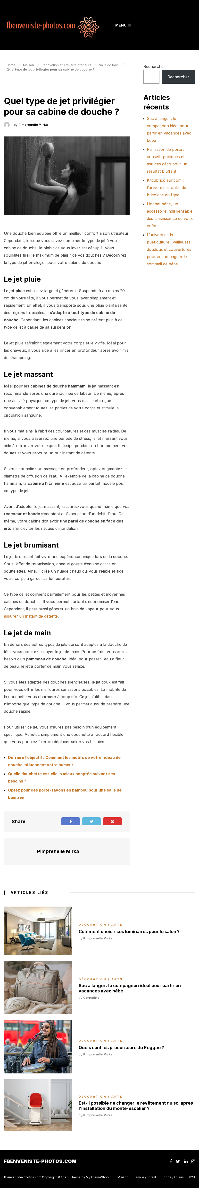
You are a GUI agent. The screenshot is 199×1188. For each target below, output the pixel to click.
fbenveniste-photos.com (40, 1161)
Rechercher (154, 66)
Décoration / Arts (30, 86)
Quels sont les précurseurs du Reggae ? (121, 1047)
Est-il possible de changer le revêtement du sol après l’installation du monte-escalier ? (136, 1105)
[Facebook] (171, 1161)
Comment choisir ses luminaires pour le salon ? (129, 931)
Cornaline (91, 997)
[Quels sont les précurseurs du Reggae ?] (38, 1046)
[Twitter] (178, 1161)
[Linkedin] (186, 1161)
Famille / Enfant (145, 1177)
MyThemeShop (97, 1177)
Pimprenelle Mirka (33, 124)
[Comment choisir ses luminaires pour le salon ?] (38, 931)
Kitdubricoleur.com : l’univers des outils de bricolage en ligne (166, 187)
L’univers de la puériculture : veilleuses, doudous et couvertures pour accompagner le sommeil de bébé (169, 249)
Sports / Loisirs (173, 1177)
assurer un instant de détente (31, 616)
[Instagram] (193, 1161)
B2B (192, 1177)
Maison (122, 1177)
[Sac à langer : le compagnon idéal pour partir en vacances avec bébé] (38, 987)
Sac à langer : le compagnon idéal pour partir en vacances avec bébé (130, 988)
